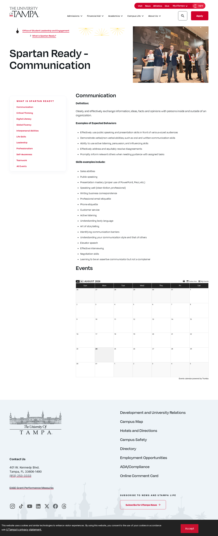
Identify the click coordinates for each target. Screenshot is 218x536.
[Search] (182, 16)
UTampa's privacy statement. (24, 529)
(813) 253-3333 (20, 476)
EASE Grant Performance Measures (31, 487)
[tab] (186, 6)
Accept (189, 528)
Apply (199, 15)
